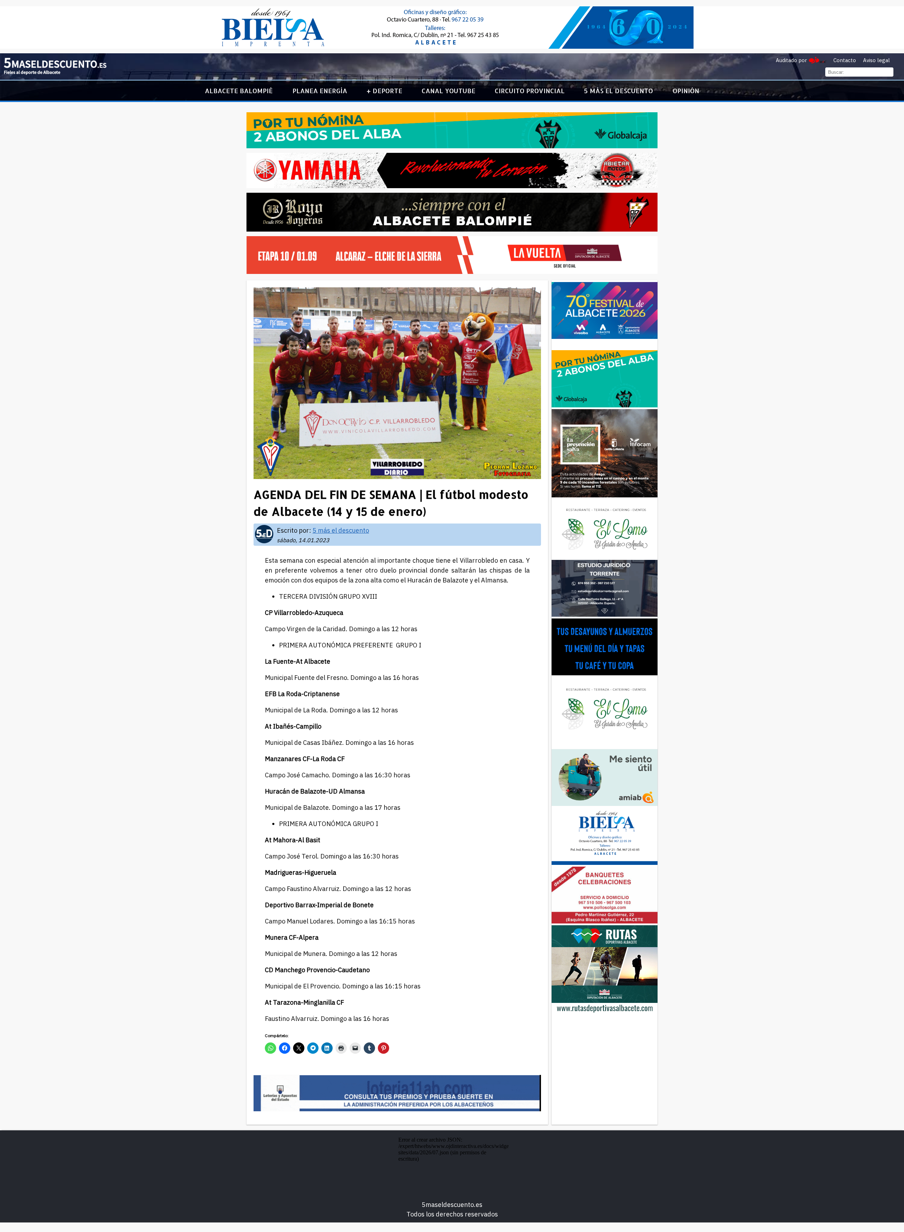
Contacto (844, 60)
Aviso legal (876, 60)
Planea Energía (319, 90)
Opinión (686, 90)
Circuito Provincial (530, 90)
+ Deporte (384, 90)
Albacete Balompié (239, 90)
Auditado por (791, 60)
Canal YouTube (448, 90)
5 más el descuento (618, 90)
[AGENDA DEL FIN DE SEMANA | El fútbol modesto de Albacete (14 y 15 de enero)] (55, 73)
